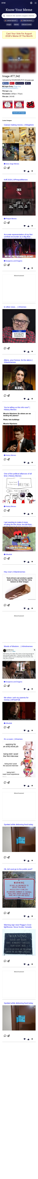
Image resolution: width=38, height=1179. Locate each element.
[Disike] (24, 171)
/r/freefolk (9, 554)
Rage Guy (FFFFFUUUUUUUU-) (11, 87)
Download (20, 83)
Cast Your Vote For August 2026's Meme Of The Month (19, 34)
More (28, 83)
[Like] (28, 171)
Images (9, 24)
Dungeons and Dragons (14, 261)
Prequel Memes (11, 218)
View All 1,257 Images (19, 113)
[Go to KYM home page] (3, 3)
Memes (16, 24)
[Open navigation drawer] (36, 3)
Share (6, 83)
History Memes (11, 455)
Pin (13, 83)
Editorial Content (26, 24)
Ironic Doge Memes (12, 164)
